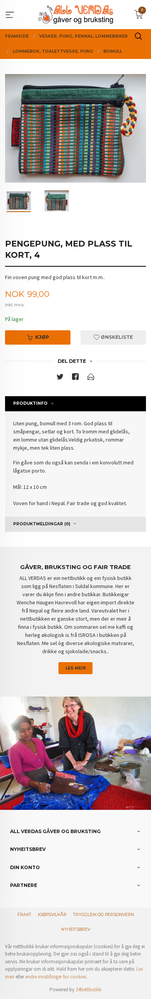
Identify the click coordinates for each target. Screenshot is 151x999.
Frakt (24, 914)
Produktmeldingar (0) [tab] (41, 523)
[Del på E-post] (91, 378)
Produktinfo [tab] (30, 403)
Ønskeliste (116, 337)
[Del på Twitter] (60, 378)
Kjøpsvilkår (52, 914)
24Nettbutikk (88, 989)
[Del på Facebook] (75, 378)
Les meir (75, 668)
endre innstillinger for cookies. (56, 976)
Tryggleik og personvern (103, 914)
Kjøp (42, 337)
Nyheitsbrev (75, 929)
